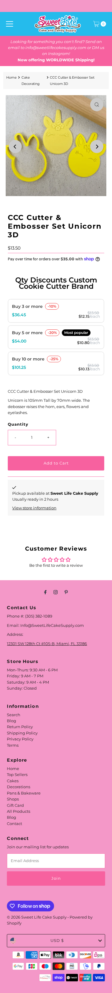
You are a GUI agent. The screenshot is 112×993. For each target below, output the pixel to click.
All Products (18, 811)
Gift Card (15, 805)
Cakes (13, 781)
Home (11, 77)
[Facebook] (45, 592)
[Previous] (15, 146)
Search (13, 715)
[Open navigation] (9, 24)
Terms (13, 745)
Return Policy (20, 727)
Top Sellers (17, 774)
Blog (11, 721)
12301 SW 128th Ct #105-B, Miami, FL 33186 (47, 643)
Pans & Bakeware (24, 793)
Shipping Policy (22, 733)
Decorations (18, 787)
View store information (34, 508)
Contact (14, 823)
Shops (13, 799)
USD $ (57, 940)
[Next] (96, 146)
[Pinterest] (66, 592)
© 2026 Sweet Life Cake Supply (37, 917)
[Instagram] (55, 592)
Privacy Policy (20, 739)
